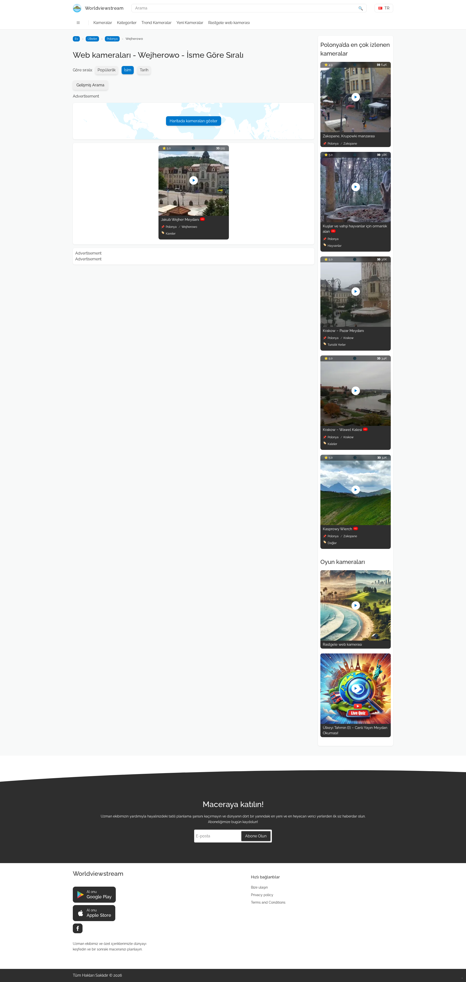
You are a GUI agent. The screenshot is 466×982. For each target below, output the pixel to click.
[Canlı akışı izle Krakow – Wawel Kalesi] (355, 424)
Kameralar (102, 22)
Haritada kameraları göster (193, 121)
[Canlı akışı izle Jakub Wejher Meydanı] (193, 214)
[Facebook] (78, 928)
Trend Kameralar (156, 22)
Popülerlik (107, 70)
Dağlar (332, 543)
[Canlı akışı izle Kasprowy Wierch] (355, 523)
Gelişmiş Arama (90, 85)
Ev (76, 39)
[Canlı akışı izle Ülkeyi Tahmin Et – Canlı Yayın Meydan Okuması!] (355, 722)
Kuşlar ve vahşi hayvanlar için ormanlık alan (355, 229)
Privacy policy (262, 895)
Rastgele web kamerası (229, 22)
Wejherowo (189, 227)
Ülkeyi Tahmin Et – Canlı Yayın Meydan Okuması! (355, 730)
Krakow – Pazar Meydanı (343, 331)
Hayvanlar (334, 246)
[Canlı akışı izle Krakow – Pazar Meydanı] (355, 325)
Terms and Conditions (268, 902)
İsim (127, 70)
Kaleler (332, 444)
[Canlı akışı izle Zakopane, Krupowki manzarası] (355, 131)
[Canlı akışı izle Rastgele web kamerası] (355, 639)
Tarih (144, 70)
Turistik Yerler (337, 345)
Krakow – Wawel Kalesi (345, 430)
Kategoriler (127, 22)
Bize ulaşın (259, 887)
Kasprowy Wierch (340, 529)
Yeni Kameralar (189, 22)
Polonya (112, 39)
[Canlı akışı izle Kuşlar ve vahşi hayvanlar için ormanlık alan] (355, 221)
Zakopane (350, 143)
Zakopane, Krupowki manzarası (349, 136)
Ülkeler (92, 39)
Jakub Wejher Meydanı (182, 219)
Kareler (170, 233)
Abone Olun (255, 836)
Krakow (348, 338)
